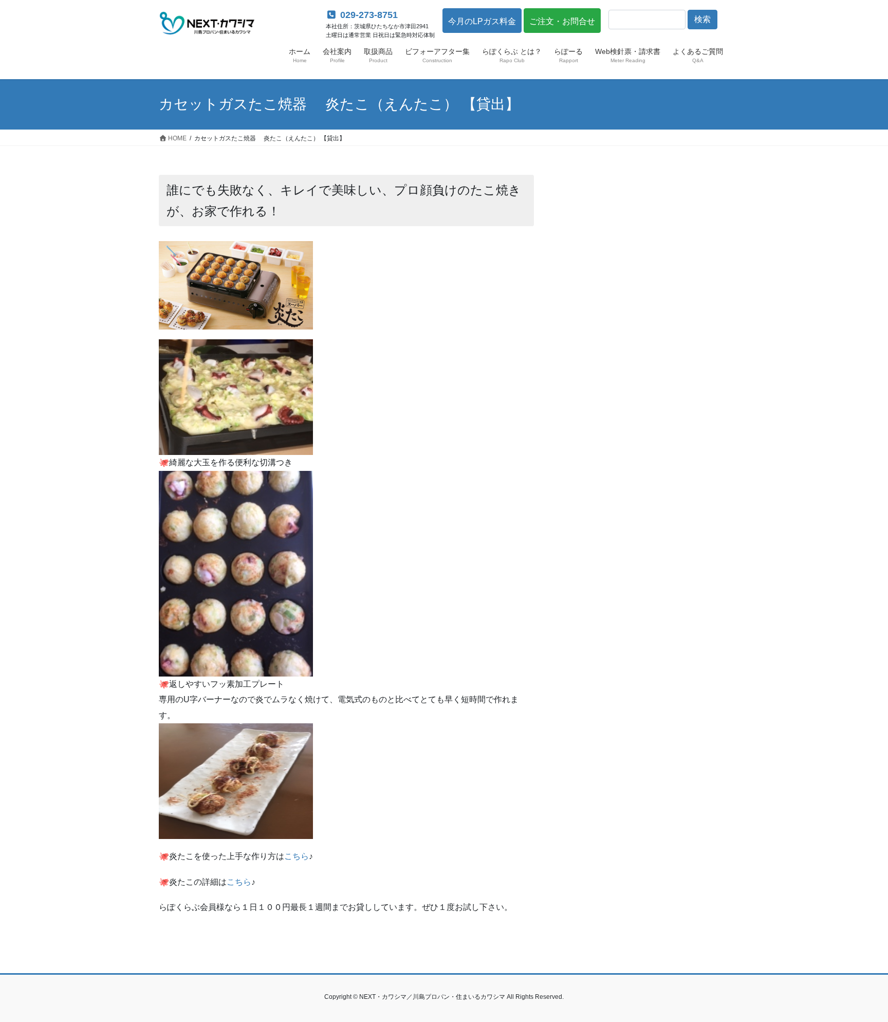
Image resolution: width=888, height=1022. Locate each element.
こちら (296, 856)
